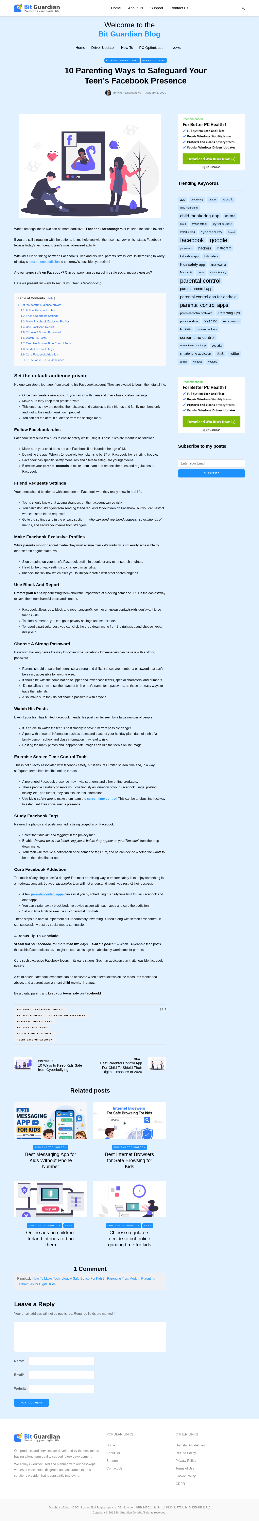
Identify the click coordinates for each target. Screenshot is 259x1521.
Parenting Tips (153, 60)
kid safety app (189, 256)
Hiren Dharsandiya (129, 92)
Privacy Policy (186, 1460)
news (201, 272)
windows (197, 361)
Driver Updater (103, 48)
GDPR (180, 1484)
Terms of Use (185, 1468)
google (218, 240)
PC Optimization (152, 48)
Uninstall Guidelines (190, 1445)
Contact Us (179, 8)
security (217, 345)
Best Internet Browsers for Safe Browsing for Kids (129, 1160)
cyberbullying (187, 232)
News (176, 48)
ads (182, 199)
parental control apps (34, 1021)
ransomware (231, 321)
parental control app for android (208, 297)
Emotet (231, 232)
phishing (210, 321)
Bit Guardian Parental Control (40, 1009)
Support (156, 8)
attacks (213, 199)
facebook (192, 240)
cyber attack (199, 223)
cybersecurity (211, 232)
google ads (186, 248)
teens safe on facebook (34, 1039)
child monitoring (30, 1015)
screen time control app (193, 345)
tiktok (220, 353)
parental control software (196, 313)
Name (19, 1361)
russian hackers (206, 329)
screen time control (102, 798)
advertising (197, 199)
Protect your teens (32, 1027)
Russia (185, 329)
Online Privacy (218, 272)
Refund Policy (186, 1453)
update (183, 362)
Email (19, 1374)
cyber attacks (222, 224)
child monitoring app (199, 215)
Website (20, 1388)
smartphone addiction (44, 261)
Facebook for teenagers (67, 1015)
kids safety (211, 256)
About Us (135, 8)
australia (227, 199)
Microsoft (186, 272)
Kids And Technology (122, 60)
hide (50, 298)
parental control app (196, 289)
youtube (212, 361)
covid (183, 224)
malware (218, 264)
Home (116, 8)
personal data (189, 321)
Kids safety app (192, 264)
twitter (234, 353)
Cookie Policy (186, 1476)
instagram (224, 248)
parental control (200, 281)
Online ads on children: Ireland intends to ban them (50, 1238)
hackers (204, 248)
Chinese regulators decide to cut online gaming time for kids (129, 1238)
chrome (230, 215)
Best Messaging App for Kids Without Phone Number (50, 1160)
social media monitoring (35, 1033)
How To (127, 48)
